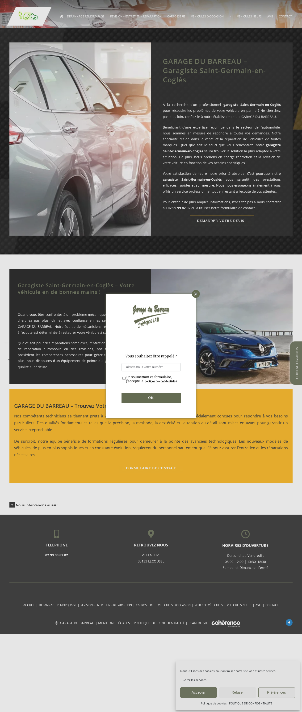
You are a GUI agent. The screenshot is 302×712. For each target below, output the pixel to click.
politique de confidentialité (161, 381)
